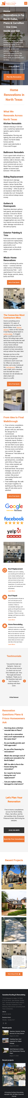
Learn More (11, 591)
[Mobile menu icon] (25, 3)
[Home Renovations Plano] (4, 625)
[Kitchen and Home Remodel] (20, 1080)
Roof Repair (12, 596)
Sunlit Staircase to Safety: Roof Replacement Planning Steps (17, 1051)
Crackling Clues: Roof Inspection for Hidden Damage (16, 1041)
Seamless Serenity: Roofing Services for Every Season (17, 1032)
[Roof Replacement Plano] (8, 1069)
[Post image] (14, 877)
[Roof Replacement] (20, 1069)
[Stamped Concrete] (8, 1080)
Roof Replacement (15, 569)
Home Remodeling (15, 624)
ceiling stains (8, 334)
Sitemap (14, 1096)
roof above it (10, 367)
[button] (3, 681)
